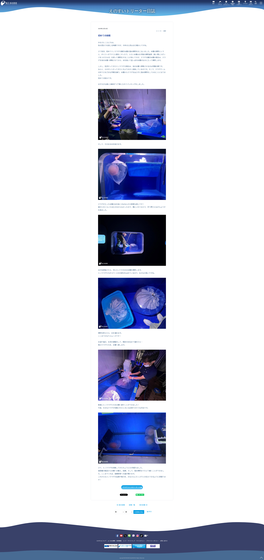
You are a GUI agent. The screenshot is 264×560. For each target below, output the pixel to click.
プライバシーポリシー (152, 541)
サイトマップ (131, 541)
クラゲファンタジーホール (131, 487)
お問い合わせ (163, 541)
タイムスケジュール (226, 4)
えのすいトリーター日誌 (132, 11)
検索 (256, 3)
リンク (124, 541)
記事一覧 (132, 505)
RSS (150, 511)
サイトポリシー (140, 541)
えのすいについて (101, 541)
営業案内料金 (233, 4)
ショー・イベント (220, 4)
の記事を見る (138, 512)
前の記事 (122, 505)
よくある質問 (111, 541)
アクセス (245, 3)
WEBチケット (251, 4)
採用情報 (118, 541)
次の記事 (142, 505)
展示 (214, 3)
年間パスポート (239, 4)
